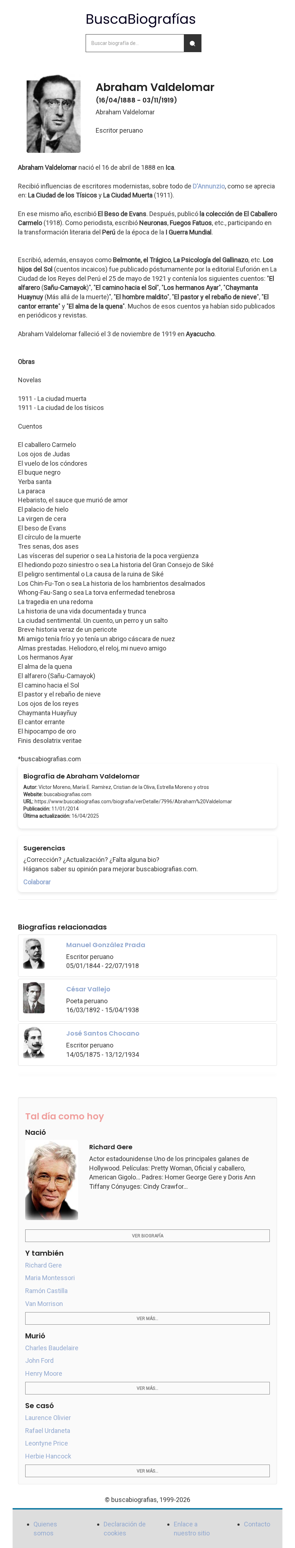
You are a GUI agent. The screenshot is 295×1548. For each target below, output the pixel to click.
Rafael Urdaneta (47, 1430)
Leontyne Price (46, 1443)
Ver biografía (147, 1235)
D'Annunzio (209, 186)
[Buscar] (192, 43)
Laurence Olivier (48, 1417)
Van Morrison (44, 1303)
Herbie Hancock (48, 1456)
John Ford (39, 1360)
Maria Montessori (50, 1278)
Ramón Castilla (46, 1290)
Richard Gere (43, 1265)
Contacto (257, 1524)
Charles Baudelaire (51, 1348)
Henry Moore (43, 1373)
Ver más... (147, 1318)
